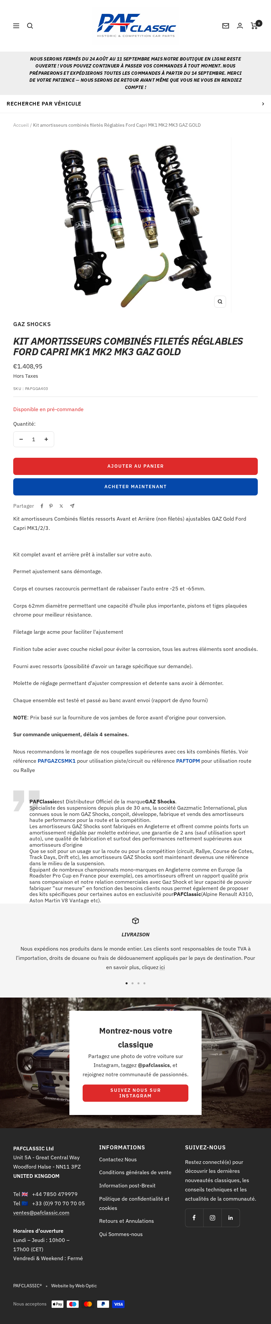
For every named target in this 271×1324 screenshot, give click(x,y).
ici (162, 967)
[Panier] (254, 25)
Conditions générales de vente (135, 1172)
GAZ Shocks (32, 324)
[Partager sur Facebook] (42, 506)
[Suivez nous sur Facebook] (194, 1218)
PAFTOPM (188, 760)
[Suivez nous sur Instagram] (212, 1218)
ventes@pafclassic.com (41, 1212)
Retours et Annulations (126, 1220)
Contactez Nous (118, 1159)
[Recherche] (30, 26)
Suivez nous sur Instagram (135, 1093)
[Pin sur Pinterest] (51, 506)
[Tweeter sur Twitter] (61, 506)
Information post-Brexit (127, 1185)
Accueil (21, 125)
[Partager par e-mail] (72, 506)
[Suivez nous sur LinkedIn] (230, 1218)
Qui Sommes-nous (121, 1234)
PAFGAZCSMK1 (57, 760)
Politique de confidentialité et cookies (134, 1203)
